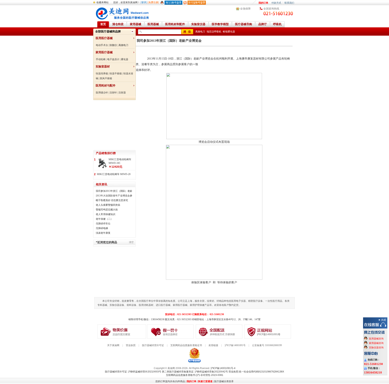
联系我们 (289, 2)
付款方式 (276, 2)
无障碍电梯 (102, 228)
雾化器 (124, 59)
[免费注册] (153, 2)
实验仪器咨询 (376, 347)
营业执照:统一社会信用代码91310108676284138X (256, 371)
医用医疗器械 (104, 38)
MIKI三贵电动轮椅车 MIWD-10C (120, 161)
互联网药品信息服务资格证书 (186, 345)
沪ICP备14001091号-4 (223, 368)
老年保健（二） (104, 219)
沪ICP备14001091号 (235, 345)
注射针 (113, 92)
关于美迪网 (113, 345)
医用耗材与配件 (105, 85)
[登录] (144, 2)
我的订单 (263, 2)
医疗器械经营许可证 (153, 345)
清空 (131, 242)
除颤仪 (113, 45)
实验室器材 (103, 66)
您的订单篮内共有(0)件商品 (170, 381)
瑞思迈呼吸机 (214, 31)
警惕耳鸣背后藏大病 (107, 209)
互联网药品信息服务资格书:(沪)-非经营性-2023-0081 (194, 375)
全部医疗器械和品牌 (108, 31)
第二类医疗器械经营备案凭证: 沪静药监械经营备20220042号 (195, 371)
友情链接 (213, 345)
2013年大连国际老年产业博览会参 (114, 195)
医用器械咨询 (376, 338)
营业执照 (131, 345)
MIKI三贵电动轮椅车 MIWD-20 (113, 174)
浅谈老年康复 (103, 232)
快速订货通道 (205, 381)
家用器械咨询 (376, 343)
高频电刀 (123, 45)
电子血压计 (113, 59)
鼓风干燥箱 (106, 78)
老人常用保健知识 (105, 214)
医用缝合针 (102, 92)
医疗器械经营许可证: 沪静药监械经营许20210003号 (133, 371)
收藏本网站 (102, 2)
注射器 (122, 92)
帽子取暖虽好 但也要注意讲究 (112, 200)
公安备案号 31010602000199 (267, 345)
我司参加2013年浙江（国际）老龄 (114, 191)
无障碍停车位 (103, 223)
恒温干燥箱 (116, 73)
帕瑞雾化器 (229, 31)
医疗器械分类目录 (224, 381)
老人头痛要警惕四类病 (108, 205)
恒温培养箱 (102, 73)
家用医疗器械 (104, 52)
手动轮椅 (101, 59)
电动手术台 (102, 45)
